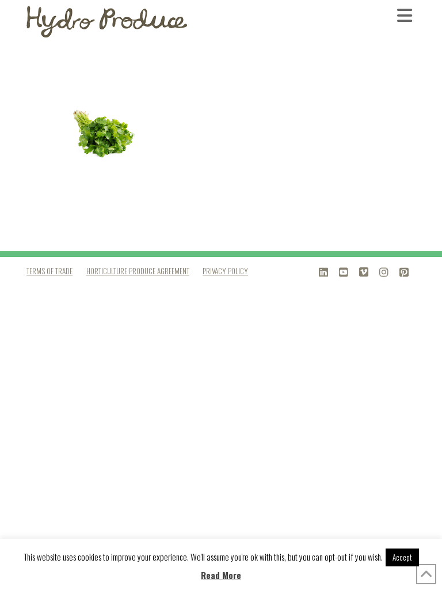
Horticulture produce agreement (137, 271)
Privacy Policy (225, 271)
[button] (406, 15)
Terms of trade (49, 271)
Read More (221, 575)
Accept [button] (402, 557)
